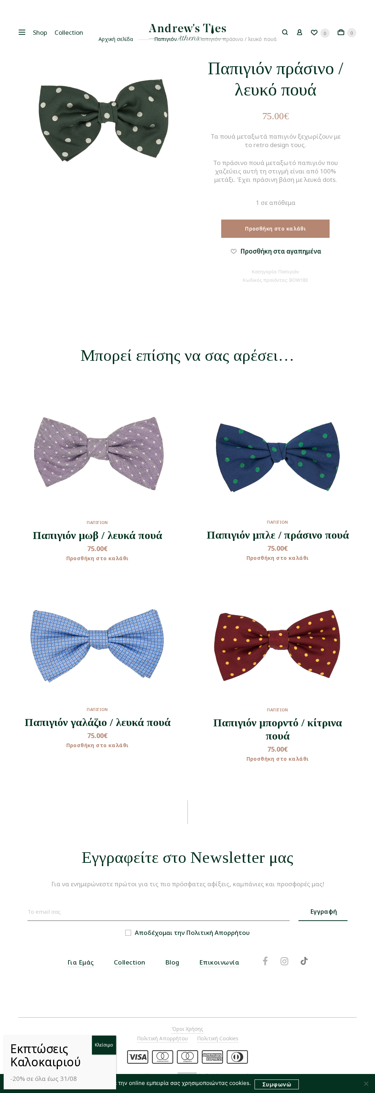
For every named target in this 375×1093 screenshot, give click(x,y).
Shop (40, 32)
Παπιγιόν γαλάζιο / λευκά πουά (98, 722)
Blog (172, 962)
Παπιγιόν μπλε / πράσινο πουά (278, 535)
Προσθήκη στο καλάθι (275, 228)
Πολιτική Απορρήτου (218, 932)
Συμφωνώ (276, 1084)
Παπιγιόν (288, 271)
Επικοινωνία (219, 962)
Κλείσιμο (104, 1045)
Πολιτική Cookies (217, 1038)
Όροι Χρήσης (187, 1028)
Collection (69, 32)
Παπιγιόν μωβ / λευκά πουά (97, 535)
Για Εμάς (80, 962)
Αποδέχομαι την (192, 932)
